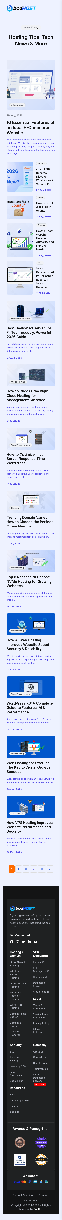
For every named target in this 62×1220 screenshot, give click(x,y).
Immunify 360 (18, 1066)
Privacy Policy (41, 1023)
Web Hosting (17, 567)
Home (27, 27)
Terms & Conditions (24, 1195)
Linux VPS (38, 962)
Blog (12, 1094)
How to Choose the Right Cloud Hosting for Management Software (28, 395)
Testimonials (40, 1068)
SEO (40, 263)
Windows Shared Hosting (15, 974)
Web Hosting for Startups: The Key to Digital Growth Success (28, 767)
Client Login (40, 1063)
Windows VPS (41, 977)
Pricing (14, 1106)
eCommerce (17, 105)
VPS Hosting (17, 813)
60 (41, 869)
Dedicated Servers (20, 318)
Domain (41, 225)
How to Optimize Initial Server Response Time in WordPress (28, 458)
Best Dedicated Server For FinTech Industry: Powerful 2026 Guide (29, 332)
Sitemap (14, 1111)
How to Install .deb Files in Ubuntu (44, 206)
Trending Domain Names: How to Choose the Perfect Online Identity (30, 521)
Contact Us (39, 1057)
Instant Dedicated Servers (39, 1077)
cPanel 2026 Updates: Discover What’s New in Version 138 (45, 176)
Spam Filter (16, 1080)
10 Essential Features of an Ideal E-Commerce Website (31, 127)
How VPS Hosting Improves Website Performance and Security (30, 827)
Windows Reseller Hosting (15, 995)
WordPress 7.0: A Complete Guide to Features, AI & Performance (30, 707)
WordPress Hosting (20, 445)
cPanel (41, 163)
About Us (38, 1051)
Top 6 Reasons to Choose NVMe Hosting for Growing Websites (29, 581)
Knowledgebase (19, 1100)
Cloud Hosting (18, 382)
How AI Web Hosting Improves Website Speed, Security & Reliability (28, 644)
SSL (12, 1051)
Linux (40, 197)
